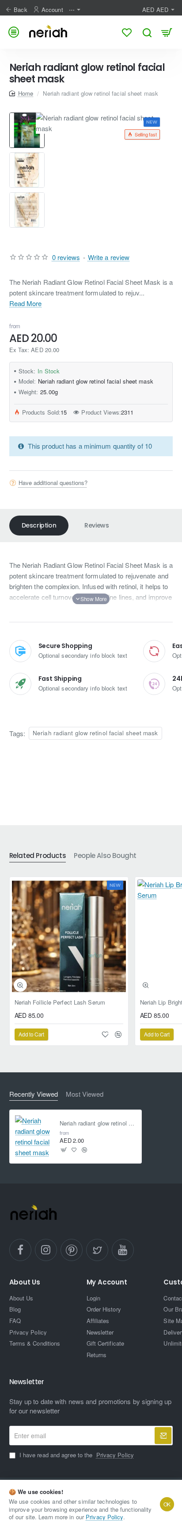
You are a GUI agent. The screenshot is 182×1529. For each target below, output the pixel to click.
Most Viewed (84, 1094)
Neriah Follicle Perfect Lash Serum (60, 1002)
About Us (24, 1282)
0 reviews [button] (66, 257)
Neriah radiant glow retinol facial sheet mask (95, 733)
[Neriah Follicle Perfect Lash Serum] (69, 936)
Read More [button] (25, 303)
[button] (27, 116)
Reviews (96, 525)
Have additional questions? (53, 482)
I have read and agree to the (76, 1455)
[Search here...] (147, 32)
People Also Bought (105, 856)
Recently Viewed (33, 1094)
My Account (107, 1282)
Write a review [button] (108, 257)
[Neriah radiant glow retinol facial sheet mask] (34, 1136)
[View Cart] (167, 32)
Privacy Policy (104, 1517)
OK (167, 1504)
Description (39, 525)
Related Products (37, 856)
